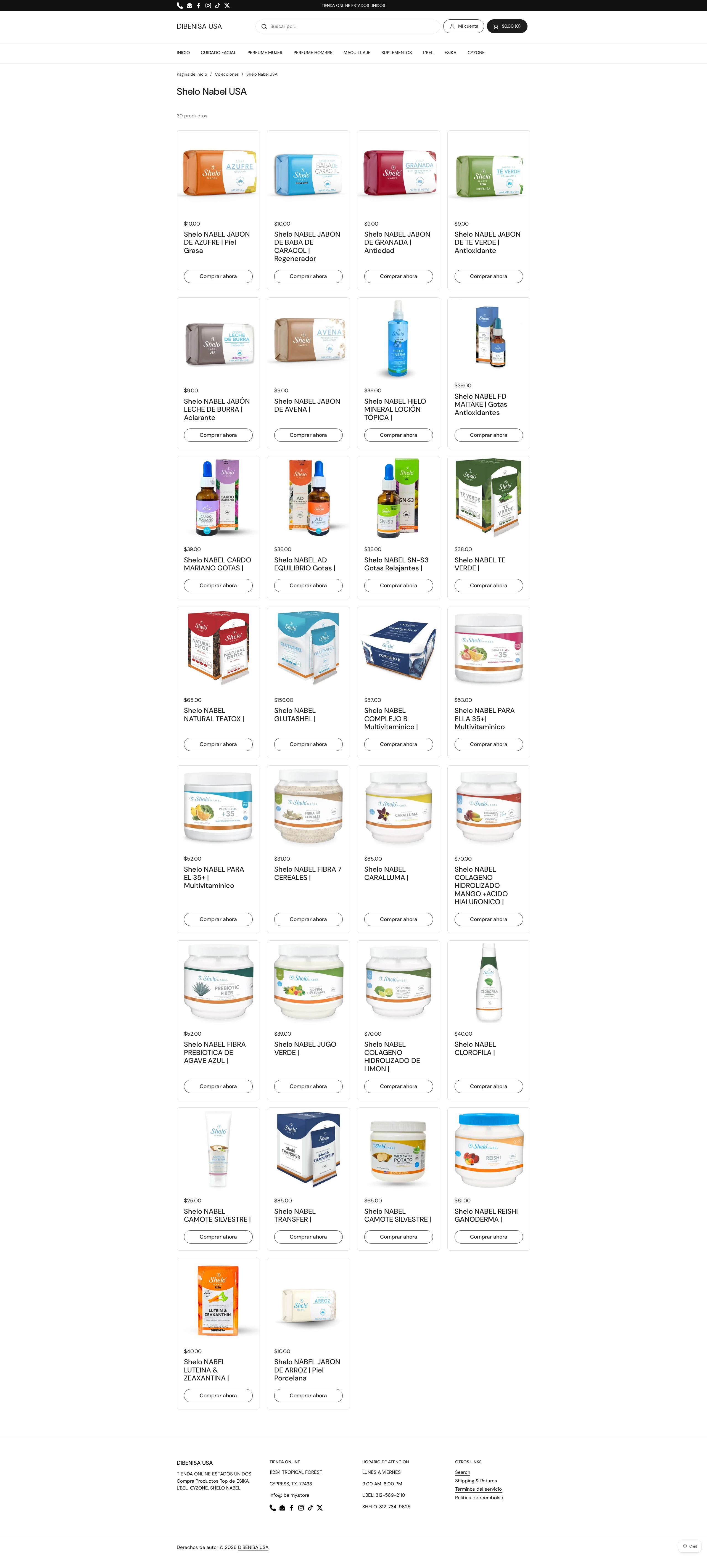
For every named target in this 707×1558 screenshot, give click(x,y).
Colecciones (227, 74)
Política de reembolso (479, 1497)
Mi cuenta (468, 26)
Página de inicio (192, 74)
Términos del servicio (478, 1489)
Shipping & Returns (476, 1481)
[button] (507, 26)
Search (462, 1472)
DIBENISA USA (199, 26)
